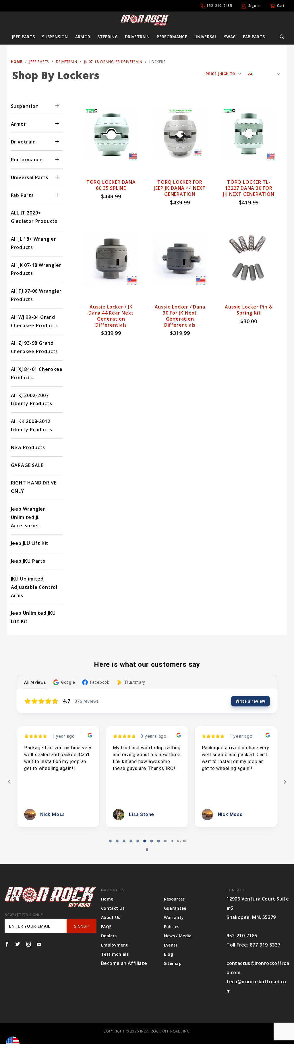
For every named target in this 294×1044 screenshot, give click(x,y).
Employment (114, 945)
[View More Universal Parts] (57, 177)
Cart (281, 5)
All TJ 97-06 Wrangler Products (36, 295)
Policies (171, 926)
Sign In (254, 5)
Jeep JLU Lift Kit (30, 543)
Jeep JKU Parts (28, 561)
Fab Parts (254, 36)
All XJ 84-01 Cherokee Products (37, 373)
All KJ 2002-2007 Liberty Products (31, 399)
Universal (205, 36)
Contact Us (113, 908)
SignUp (81, 926)
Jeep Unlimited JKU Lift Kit (33, 617)
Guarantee (175, 908)
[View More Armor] (57, 124)
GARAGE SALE (27, 465)
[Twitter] (17, 944)
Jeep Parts (23, 36)
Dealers (109, 935)
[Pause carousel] (147, 850)
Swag (230, 36)
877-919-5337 (265, 945)
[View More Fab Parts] (57, 195)
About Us (110, 917)
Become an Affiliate (124, 963)
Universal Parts (29, 177)
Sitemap (172, 963)
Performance (172, 36)
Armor (82, 36)
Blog (168, 954)
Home (107, 899)
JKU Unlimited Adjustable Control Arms (34, 587)
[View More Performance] (57, 159)
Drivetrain (137, 36)
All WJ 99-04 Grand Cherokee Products (34, 321)
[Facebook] (7, 944)
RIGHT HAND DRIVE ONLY (34, 487)
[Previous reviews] (9, 781)
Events (171, 945)
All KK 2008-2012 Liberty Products (31, 425)
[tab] (110, 841)
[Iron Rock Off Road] (145, 20)
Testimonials (115, 954)
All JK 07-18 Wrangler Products (36, 269)
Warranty (174, 917)
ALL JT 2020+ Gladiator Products (34, 217)
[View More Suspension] (57, 106)
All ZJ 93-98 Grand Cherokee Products (34, 347)
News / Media (178, 935)
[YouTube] (39, 944)
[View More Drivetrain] (57, 141)
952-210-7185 (219, 5)
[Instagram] (28, 944)
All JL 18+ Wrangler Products (33, 243)
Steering (107, 36)
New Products (28, 447)
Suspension (55, 36)
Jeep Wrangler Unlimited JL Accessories (28, 517)
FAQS (106, 926)
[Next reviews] (284, 781)
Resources (174, 899)
